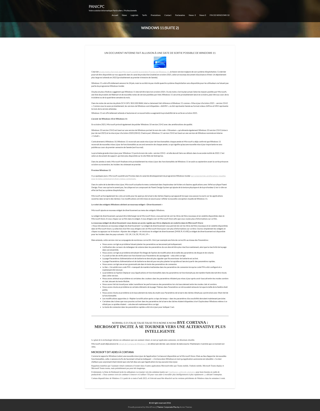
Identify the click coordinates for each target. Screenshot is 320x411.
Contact (167, 15)
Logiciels (134, 15)
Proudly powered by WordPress (142, 407)
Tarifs (144, 15)
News (124, 15)
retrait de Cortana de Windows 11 (133, 344)
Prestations (156, 15)
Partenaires (180, 15)
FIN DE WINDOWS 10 (219, 15)
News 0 (202, 15)
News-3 (192, 15)
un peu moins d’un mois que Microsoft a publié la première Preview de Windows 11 (134, 71)
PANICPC (96, 6)
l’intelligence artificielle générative (181, 372)
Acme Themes (186, 407)
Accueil (115, 15)
